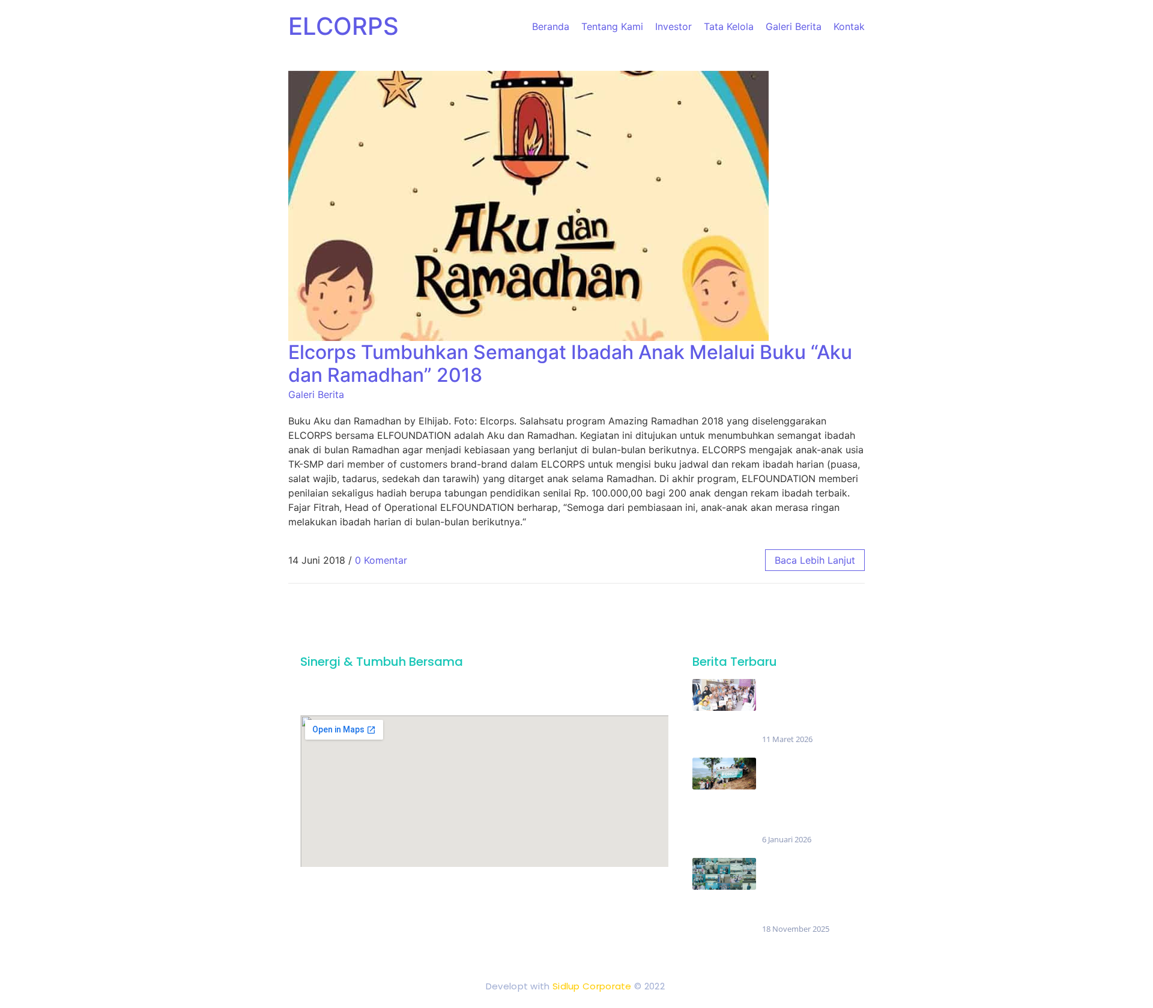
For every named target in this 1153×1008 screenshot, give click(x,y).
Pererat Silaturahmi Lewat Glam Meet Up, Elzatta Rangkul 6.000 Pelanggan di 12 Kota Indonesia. (803, 706)
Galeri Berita (794, 26)
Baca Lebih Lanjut (815, 560)
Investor (673, 26)
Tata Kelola (729, 26)
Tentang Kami (612, 26)
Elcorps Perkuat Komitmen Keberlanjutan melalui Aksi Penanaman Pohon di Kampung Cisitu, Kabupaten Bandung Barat (805, 796)
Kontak (849, 26)
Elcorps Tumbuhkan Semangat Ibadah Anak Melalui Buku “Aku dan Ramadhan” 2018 (570, 363)
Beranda (550, 26)
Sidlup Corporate (592, 986)
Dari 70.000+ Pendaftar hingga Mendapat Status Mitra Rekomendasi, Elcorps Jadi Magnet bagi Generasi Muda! (806, 890)
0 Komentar (381, 560)
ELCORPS (343, 26)
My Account (637, 890)
